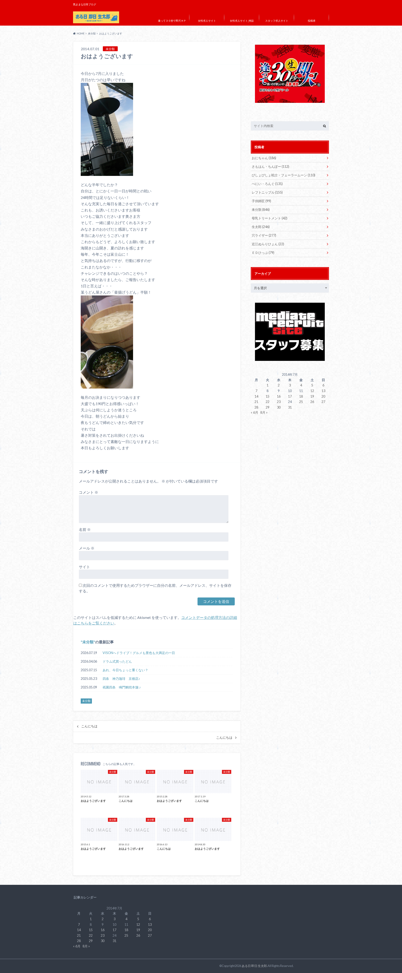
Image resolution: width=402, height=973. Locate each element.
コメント (88, 492)
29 (267, 407)
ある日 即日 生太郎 (254, 966)
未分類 (88, 642)
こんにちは (89, 726)
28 (256, 407)
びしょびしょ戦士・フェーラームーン (283, 175)
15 (267, 396)
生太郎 (261, 227)
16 (279, 396)
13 (323, 391)
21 (256, 402)
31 (290, 407)
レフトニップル (267, 192)
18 (301, 396)
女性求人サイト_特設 (242, 20)
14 (256, 396)
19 (312, 396)
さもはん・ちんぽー (270, 166)
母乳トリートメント (269, 218)
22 (267, 402)
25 (301, 402)
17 (290, 396)
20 (323, 396)
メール (86, 548)
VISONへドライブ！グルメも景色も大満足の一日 (139, 653)
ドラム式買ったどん (117, 661)
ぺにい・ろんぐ (267, 184)
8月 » (264, 412)
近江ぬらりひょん (268, 244)
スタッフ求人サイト (276, 20)
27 (323, 402)
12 (312, 391)
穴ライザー (264, 235)
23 (279, 402)
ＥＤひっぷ (263, 253)
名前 (85, 529)
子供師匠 (261, 201)
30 (279, 407)
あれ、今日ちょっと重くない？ (125, 670)
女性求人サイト (207, 20)
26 (312, 402)
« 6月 (254, 412)
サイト (84, 566)
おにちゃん (264, 158)
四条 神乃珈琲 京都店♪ (121, 679)
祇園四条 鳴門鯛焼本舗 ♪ (122, 687)
